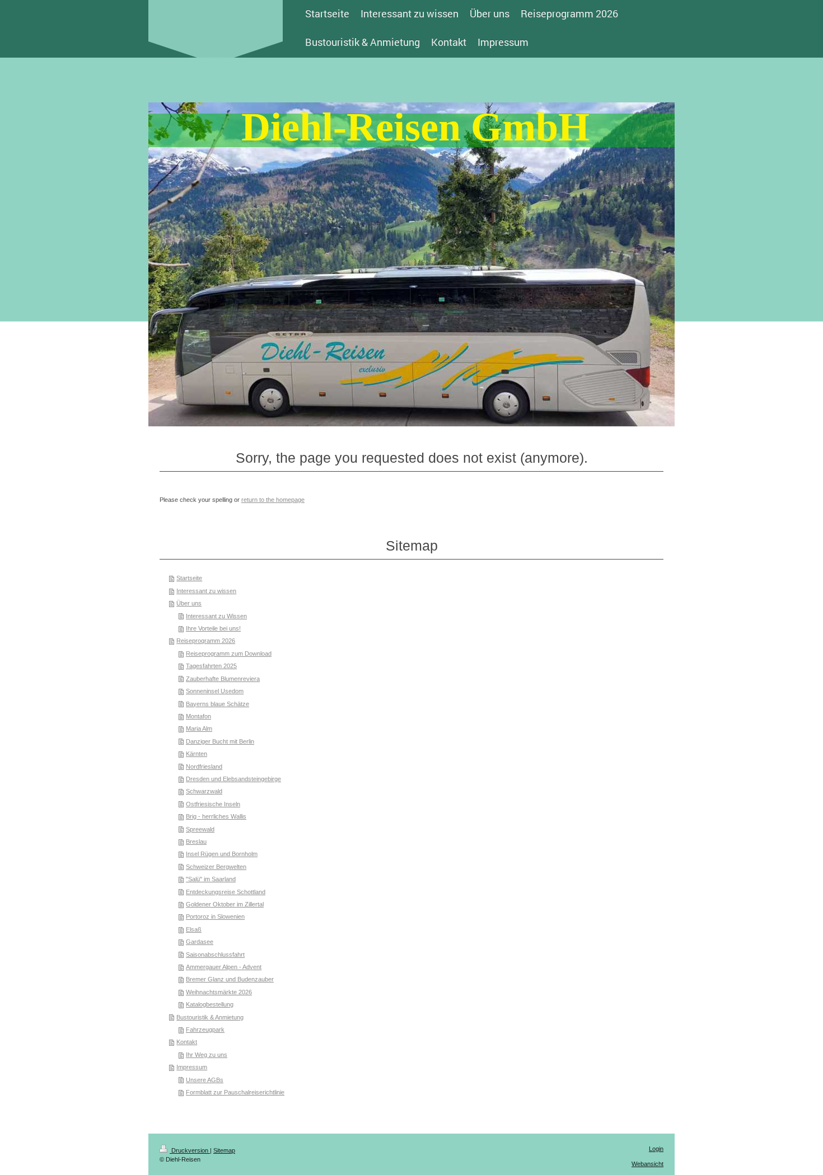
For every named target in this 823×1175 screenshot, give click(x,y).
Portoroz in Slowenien (215, 916)
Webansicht (647, 1163)
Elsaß (194, 929)
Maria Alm (199, 728)
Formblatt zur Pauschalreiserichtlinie (235, 1092)
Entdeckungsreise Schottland (225, 892)
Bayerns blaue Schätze (217, 704)
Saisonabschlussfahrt (215, 954)
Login (656, 1148)
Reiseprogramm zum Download (229, 653)
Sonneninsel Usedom (215, 691)
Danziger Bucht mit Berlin (220, 741)
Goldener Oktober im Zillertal (225, 904)
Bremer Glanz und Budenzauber (230, 979)
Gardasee (199, 941)
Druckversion (190, 1150)
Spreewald (200, 829)
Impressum (191, 1067)
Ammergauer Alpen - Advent (223, 967)
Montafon (198, 716)
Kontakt (186, 1041)
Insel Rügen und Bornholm (222, 853)
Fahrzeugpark (205, 1029)
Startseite (189, 578)
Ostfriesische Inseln (213, 804)
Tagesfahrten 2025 (211, 665)
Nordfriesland (204, 766)
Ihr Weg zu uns (206, 1054)
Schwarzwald (204, 791)
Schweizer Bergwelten (216, 866)
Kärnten (196, 753)
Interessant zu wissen (206, 591)
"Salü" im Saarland (211, 879)
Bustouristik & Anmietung (210, 1017)
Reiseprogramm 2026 (205, 640)
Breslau (196, 841)
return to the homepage (273, 499)
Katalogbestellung (209, 1004)
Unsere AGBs (204, 1080)
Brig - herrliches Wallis (216, 816)
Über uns (189, 603)
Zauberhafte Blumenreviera (223, 678)
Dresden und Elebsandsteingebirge (233, 779)
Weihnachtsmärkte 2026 (219, 992)
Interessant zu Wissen (216, 616)
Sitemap (224, 1150)
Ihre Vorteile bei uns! (213, 628)
